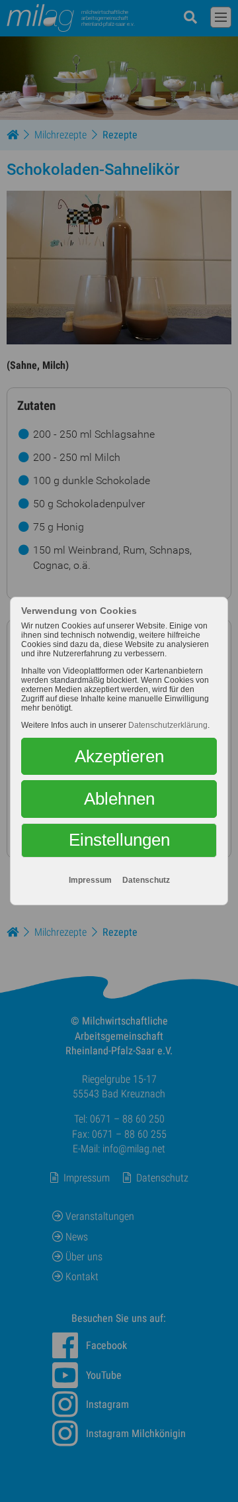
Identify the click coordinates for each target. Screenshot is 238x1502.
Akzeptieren (119, 756)
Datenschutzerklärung (168, 725)
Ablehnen (119, 798)
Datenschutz (146, 880)
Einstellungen (119, 839)
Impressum (90, 880)
